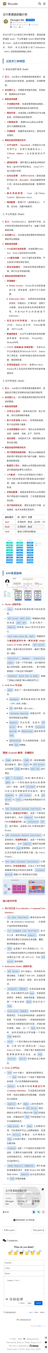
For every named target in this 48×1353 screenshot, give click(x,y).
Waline (39, 1326)
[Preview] (21, 1299)
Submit (38, 1303)
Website (7, 1273)
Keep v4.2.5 (36, 1342)
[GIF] (14, 1299)
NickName (8, 1263)
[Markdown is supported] (7, 1299)
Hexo (19, 1342)
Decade (13, 3)
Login (29, 1303)
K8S (7, 1212)
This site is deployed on (19, 1346)
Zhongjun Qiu (33, 1339)
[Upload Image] (18, 1299)
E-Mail (7, 1268)
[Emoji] (10, 1299)
